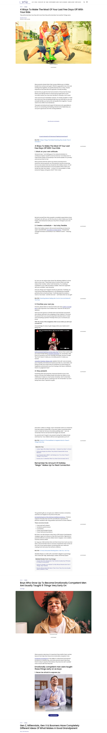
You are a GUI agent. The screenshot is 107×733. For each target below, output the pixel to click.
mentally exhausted (53, 353)
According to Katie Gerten (54, 230)
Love (33, 2)
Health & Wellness (63, 2)
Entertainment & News (54, 2)
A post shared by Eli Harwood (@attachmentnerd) (53, 136)
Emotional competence (41, 658)
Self (44, 2)
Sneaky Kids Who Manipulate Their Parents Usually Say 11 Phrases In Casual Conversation (53, 561)
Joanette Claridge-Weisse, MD (43, 361)
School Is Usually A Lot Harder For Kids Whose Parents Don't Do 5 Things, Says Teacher (53, 565)
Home (21, 6)
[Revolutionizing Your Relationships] (25, 2)
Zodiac (35, 2)
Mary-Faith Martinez (24, 731)
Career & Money (71, 2)
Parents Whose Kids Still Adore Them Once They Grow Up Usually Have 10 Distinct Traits (54, 568)
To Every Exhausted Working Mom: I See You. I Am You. (54, 550)
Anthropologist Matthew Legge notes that (46, 352)
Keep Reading (53, 715)
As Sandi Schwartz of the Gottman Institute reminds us (50, 517)
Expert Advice (78, 2)
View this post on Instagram (53, 121)
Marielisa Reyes (23, 17)
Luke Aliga (22, 588)
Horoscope (40, 2)
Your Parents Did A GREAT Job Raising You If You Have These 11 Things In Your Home (53, 455)
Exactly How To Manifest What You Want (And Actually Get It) (53, 458)
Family (47, 2)
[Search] (84, 2)
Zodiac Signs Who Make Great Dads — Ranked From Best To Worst (54, 449)
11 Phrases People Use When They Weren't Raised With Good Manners (52, 452)
